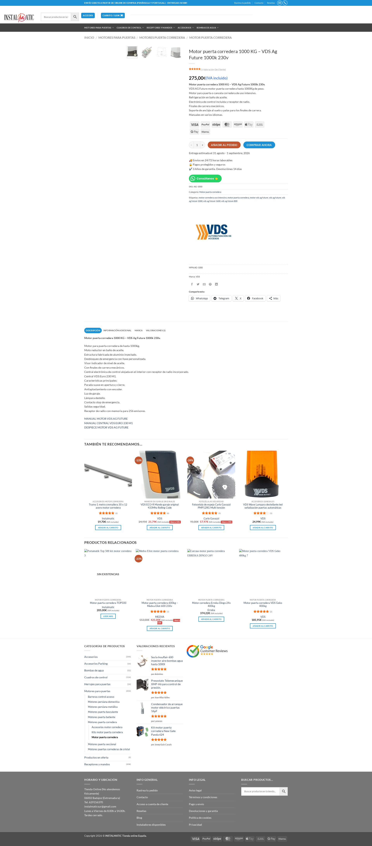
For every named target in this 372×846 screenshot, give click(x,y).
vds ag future (275, 197)
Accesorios (184, 27)
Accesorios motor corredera (107, 727)
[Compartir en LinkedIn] (216, 284)
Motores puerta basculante (103, 711)
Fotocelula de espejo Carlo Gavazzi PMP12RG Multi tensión (211, 506)
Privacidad (195, 824)
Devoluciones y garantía (203, 811)
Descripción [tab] (93, 330)
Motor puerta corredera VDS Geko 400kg (263, 604)
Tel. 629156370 (93, 802)
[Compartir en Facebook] (192, 284)
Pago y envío (196, 804)
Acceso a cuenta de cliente (152, 804)
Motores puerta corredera (162, 37)
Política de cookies (200, 817)
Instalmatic (108, 518)
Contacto (259, 3)
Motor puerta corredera (210, 37)
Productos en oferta (96, 757)
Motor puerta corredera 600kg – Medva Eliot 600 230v (160, 604)
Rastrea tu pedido (242, 3)
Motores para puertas (97, 27)
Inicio (89, 37)
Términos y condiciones (203, 797)
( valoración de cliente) (213, 69)
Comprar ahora (259, 145)
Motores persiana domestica (104, 701)
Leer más (108, 616)
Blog (139, 817)
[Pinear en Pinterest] (210, 284)
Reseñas (271, 3)
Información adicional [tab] (117, 330)
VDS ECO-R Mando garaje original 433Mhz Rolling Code (160, 506)
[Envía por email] (204, 284)
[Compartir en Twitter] (198, 284)
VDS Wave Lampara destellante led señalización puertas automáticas (262, 506)
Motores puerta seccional (102, 744)
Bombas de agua (206, 27)
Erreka (211, 610)
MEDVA (159, 616)
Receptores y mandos (159, 27)
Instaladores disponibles (151, 824)
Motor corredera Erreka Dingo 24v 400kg (211, 604)
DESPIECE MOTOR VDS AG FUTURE (106, 427)
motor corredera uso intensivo (213, 197)
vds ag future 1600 (211, 201)
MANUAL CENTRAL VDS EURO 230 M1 (108, 423)
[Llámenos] (284, 2)
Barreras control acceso (101, 696)
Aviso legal (195, 790)
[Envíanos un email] (279, 2)
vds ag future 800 (229, 201)
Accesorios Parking (96, 663)
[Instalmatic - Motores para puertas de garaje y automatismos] (19, 18)
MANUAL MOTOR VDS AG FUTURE (106, 418)
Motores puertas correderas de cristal (109, 749)
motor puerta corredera (238, 197)
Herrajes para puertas (97, 684)
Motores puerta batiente (101, 717)
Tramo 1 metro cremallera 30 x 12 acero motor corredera (108, 506)
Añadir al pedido (224, 145)
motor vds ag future (259, 197)
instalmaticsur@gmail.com (100, 806)
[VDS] (213, 232)
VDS (159, 518)
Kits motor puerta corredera (107, 732)
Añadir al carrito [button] (108, 527)
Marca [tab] (139, 330)
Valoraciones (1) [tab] (156, 330)
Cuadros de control (129, 27)
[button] (88, 15)
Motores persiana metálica (103, 706)
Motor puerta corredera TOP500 (108, 602)
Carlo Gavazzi (211, 518)
